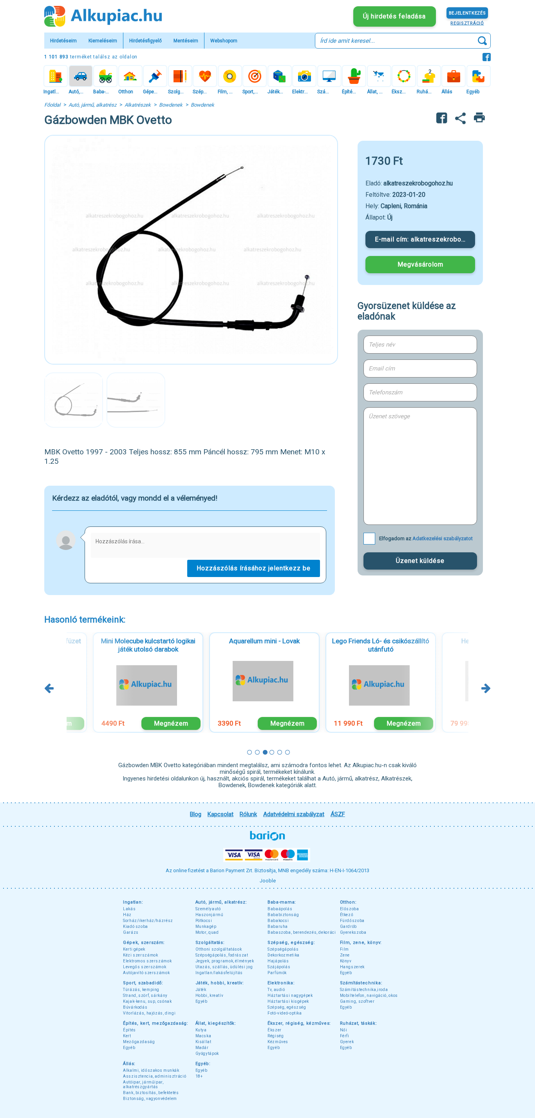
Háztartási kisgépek (288, 1001)
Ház (127, 915)
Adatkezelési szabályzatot (442, 538)
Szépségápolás (283, 949)
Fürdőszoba (352, 920)
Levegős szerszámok (144, 967)
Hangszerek (352, 967)
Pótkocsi (203, 920)
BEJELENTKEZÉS (467, 12)
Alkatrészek (138, 105)
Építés (129, 1030)
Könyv (346, 961)
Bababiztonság (283, 915)
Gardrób (348, 926)
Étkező (347, 915)
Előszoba (349, 909)
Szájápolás (279, 967)
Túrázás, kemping (141, 989)
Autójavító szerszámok (146, 973)
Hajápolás (278, 961)
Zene (345, 955)
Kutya (201, 1030)
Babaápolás (280, 909)
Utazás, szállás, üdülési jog (224, 967)
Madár (202, 1047)
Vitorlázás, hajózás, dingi (149, 1013)
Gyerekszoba (353, 932)
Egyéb (346, 973)
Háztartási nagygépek (290, 995)
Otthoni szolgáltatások (218, 949)
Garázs (131, 932)
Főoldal (52, 105)
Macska (203, 1036)
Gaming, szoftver (357, 1001)
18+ (199, 1076)
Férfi (344, 1036)
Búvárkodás (135, 1007)
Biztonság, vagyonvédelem (150, 1098)
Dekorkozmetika (284, 955)
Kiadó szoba (135, 926)
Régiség (276, 1036)
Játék (200, 989)
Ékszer (275, 1030)
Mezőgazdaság (139, 1042)
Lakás (129, 909)
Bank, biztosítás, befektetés (151, 1093)
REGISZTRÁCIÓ (467, 22)
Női (343, 1030)
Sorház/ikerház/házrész (148, 920)
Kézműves (278, 1042)
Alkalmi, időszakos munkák (151, 1070)
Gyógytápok (207, 1053)
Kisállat (203, 1042)
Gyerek (347, 1042)
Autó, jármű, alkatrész (92, 105)
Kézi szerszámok (140, 955)
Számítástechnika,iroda (364, 989)
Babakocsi (278, 920)
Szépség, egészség (287, 1007)
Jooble (268, 881)
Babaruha (278, 926)
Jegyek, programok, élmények (224, 961)
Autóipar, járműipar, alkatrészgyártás (143, 1084)
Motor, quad (207, 932)
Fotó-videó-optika (285, 1013)
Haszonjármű (209, 915)
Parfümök (277, 973)
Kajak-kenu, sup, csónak (147, 1001)
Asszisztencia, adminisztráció (154, 1076)
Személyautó (208, 909)
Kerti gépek (134, 949)
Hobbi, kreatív (209, 995)
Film (344, 949)
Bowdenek (171, 105)
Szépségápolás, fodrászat (221, 955)
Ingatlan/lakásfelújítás (219, 973)
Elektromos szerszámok (147, 961)
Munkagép (206, 926)
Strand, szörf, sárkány (145, 995)
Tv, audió (276, 989)
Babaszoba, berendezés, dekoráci (302, 932)
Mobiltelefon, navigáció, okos (369, 995)
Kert (127, 1036)
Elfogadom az (426, 538)
